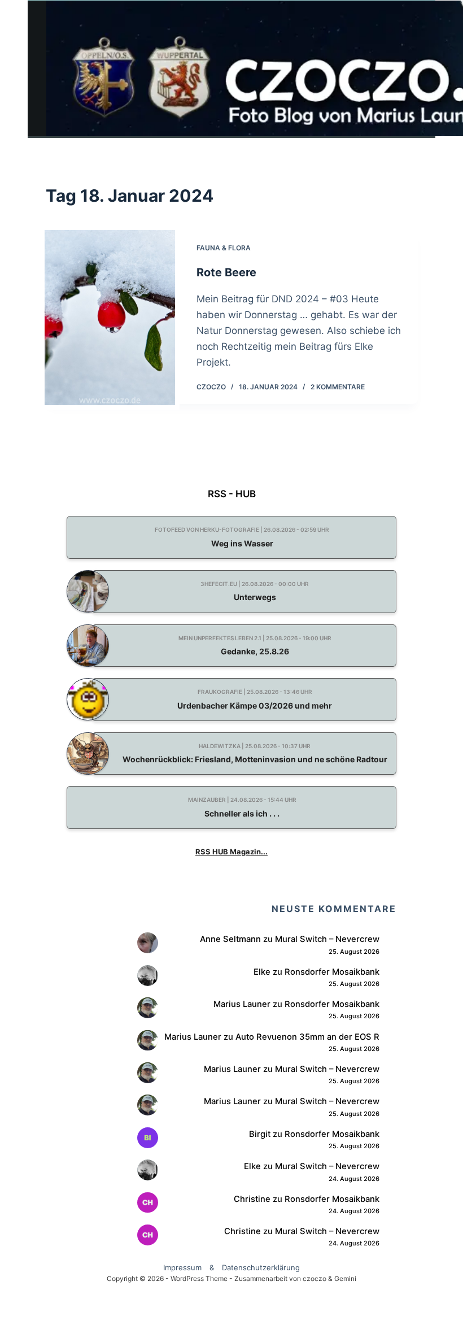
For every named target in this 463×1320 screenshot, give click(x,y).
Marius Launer (241, 1004)
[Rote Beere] (110, 317)
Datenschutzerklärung (261, 1267)
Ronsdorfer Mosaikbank (332, 972)
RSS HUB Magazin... (231, 851)
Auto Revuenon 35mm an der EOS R (307, 1037)
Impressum (182, 1267)
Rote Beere (226, 272)
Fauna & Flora (223, 248)
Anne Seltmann (230, 939)
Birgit (259, 1134)
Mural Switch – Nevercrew (327, 939)
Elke (262, 972)
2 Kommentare (338, 387)
